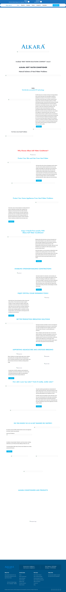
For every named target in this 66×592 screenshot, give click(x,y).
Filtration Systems (22, 583)
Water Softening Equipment (33, 531)
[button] (3, 25)
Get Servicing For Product (38, 578)
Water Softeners (22, 578)
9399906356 (54, 566)
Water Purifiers (22, 579)
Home (18, 5)
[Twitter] (52, 1)
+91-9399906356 (52, 567)
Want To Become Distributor (39, 579)
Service (33, 5)
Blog (34, 584)
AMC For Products (37, 581)
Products (28, 5)
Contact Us (39, 5)
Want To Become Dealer (38, 576)
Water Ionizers (21, 584)
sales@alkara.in (32, 567)
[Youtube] (54, 1)
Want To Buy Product (37, 574)
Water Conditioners (22, 576)
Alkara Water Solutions (10, 589)
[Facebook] (47, 1)
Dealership (45, 5)
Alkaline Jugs (21, 581)
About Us (23, 5)
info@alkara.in (32, 566)
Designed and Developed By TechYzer (23, 589)
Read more (33, 535)
